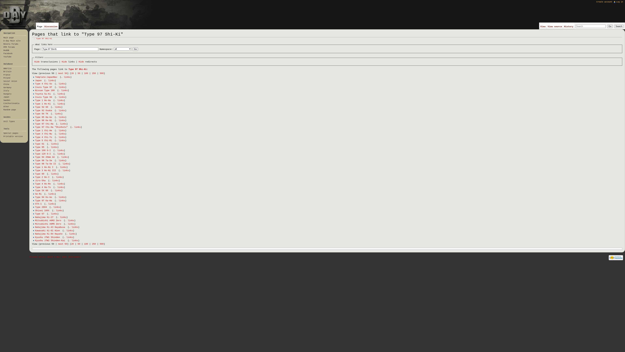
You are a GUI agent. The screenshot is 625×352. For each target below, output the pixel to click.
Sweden (6, 100)
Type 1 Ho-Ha (43, 100)
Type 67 (39, 214)
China (6, 84)
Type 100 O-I (43, 150)
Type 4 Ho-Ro (43, 184)
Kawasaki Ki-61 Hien (47, 230)
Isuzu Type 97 (43, 87)
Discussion (50, 26)
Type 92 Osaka (43, 110)
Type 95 (39, 147)
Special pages (10, 133)
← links (65, 77)
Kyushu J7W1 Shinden (47, 237)
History (568, 26)
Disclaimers (75, 257)
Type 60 (39, 174)
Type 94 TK (41, 114)
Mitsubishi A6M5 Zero (48, 224)
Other (6, 107)
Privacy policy (38, 257)
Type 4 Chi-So (43, 84)
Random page (9, 110)
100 (86, 73)
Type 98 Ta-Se (43, 160)
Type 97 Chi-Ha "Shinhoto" (51, 127)
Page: (37, 49)
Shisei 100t (42, 210)
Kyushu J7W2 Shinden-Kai (50, 240)
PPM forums (9, 47)
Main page (8, 38)
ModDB (6, 50)
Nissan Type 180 (45, 90)
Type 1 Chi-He (43, 130)
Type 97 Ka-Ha (43, 200)
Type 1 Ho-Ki (43, 104)
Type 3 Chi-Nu (43, 134)
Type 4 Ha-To (43, 187)
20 (72, 73)
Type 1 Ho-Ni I (44, 167)
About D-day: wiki (57, 257)
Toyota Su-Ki (43, 94)
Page (39, 26)
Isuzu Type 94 (43, 97)
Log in (619, 2)
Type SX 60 (41, 190)
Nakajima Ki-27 (44, 217)
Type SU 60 (41, 107)
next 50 (62, 73)
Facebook (8, 53)
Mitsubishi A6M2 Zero (48, 220)
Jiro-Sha (40, 180)
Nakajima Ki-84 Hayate (48, 234)
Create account (604, 2)
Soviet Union (10, 81)
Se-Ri (38, 194)
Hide (37, 62)
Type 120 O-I (43, 154)
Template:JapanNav (46, 77)
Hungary (7, 94)
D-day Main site (12, 41)
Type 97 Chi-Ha (44, 124)
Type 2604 (41, 207)
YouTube (7, 57)
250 (94, 73)
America (7, 68)
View (543, 26)
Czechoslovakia (11, 103)
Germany (7, 88)
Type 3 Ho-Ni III (45, 170)
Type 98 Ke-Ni (43, 120)
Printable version (13, 136)
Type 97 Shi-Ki (44, 39)
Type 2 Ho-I (42, 177)
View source (555, 26)
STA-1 (38, 204)
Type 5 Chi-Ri (43, 140)
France (6, 75)
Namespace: (106, 49)
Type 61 (39, 144)
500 (102, 73)
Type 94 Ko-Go (43, 197)
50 (79, 73)
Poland (6, 78)
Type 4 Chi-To (43, 137)
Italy (6, 91)
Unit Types (9, 121)
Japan (38, 80)
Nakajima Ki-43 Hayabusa (50, 227)
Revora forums (10, 44)
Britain (7, 72)
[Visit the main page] (14, 14)
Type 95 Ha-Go (43, 117)
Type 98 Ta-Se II (45, 164)
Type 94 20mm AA (45, 157)
